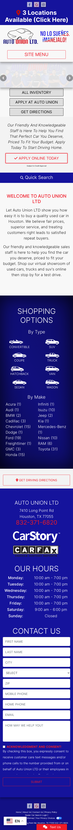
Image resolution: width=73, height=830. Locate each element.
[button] (3, 78)
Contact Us (38, 812)
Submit (36, 782)
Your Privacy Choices (45, 818)
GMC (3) (13, 449)
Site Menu (36, 54)
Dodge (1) (14, 432)
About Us (27, 812)
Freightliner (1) (18, 443)
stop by (27, 275)
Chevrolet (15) (18, 426)
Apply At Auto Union (36, 102)
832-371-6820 (36, 522)
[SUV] (52, 344)
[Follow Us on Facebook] (29, 4)
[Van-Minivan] (52, 371)
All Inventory (36, 92)
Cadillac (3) (16, 421)
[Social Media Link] (43, 4)
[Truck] (52, 358)
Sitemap (30, 818)
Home (18, 812)
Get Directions (36, 112)
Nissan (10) (47, 438)
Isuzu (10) (46, 410)
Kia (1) (43, 421)
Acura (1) (13, 404)
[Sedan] (19, 384)
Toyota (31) (48, 449)
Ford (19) (13, 438)
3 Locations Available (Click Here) (36, 16)
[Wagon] (52, 384)
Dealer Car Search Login (36, 815)
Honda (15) (15, 454)
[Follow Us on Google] (36, 4)
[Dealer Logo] (36, 36)
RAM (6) (45, 443)
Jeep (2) (45, 415)
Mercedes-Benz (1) (52, 429)
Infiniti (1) (46, 404)
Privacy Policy (51, 812)
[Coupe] (19, 358)
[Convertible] (19, 344)
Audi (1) (12, 410)
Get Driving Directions (37, 480)
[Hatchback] (19, 371)
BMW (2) (13, 415)
